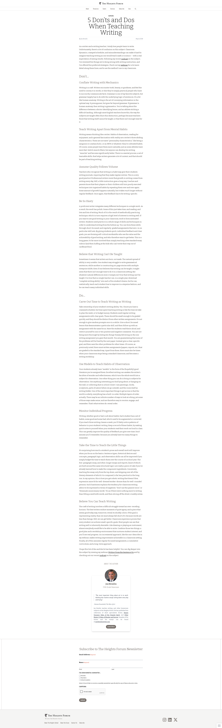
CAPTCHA (82, 686)
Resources (96, 9)
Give (129, 9)
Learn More (111, 627)
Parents (83, 675)
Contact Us (74, 723)
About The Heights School (51, 723)
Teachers (83, 678)
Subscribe (121, 9)
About (87, 9)
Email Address (87, 654)
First (80, 669)
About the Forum (64, 723)
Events (104, 9)
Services (112, 9)
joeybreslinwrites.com (102, 622)
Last (113, 669)
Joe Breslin (84, 39)
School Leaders (85, 680)
